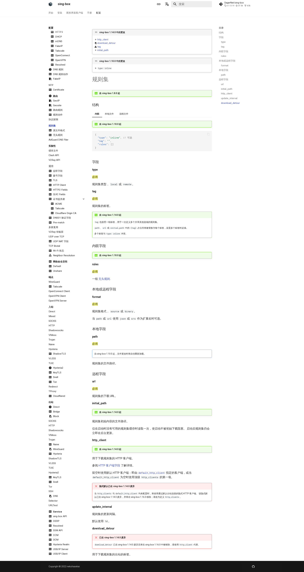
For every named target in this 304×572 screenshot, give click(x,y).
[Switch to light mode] (158, 4)
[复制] (208, 134)
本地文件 (109, 114)
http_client (102, 39)
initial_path (102, 50)
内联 (97, 114)
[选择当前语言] (167, 4)
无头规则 (104, 278)
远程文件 (123, 114)
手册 (89, 12)
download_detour (106, 43)
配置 (98, 12)
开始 (51, 12)
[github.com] (253, 566)
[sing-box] (50, 4)
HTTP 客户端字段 (109, 465)
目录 (221, 27)
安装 (59, 12)
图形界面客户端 (74, 12)
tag (99, 46)
